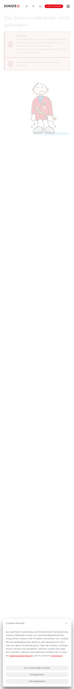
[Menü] (67, 6)
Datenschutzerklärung (21, 655)
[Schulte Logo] (11, 6)
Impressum (57, 655)
